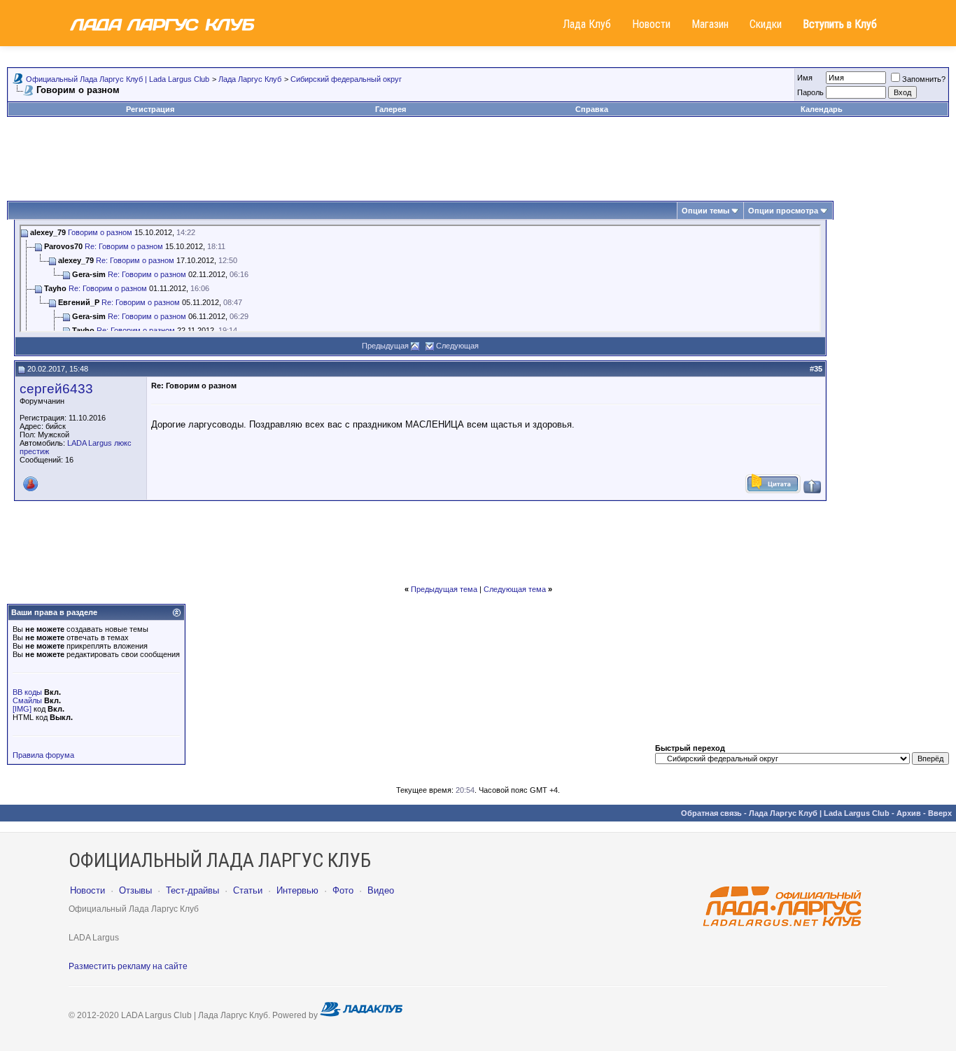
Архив (909, 813)
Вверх (940, 813)
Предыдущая (385, 345)
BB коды (27, 692)
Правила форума (43, 755)
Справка (591, 109)
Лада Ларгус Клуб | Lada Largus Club (819, 813)
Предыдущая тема (444, 589)
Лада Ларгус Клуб (249, 79)
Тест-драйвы (192, 890)
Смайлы (27, 700)
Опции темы (705, 210)
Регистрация (150, 109)
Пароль (810, 92)
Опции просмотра (783, 210)
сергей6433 (56, 388)
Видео (380, 890)
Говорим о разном (100, 232)
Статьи (247, 890)
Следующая (457, 345)
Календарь (822, 109)
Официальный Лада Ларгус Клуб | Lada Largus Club (117, 79)
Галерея (390, 109)
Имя (805, 77)
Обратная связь (711, 813)
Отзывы (135, 890)
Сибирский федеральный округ (346, 79)
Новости (651, 24)
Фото (342, 890)
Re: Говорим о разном (124, 246)
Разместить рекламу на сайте (128, 966)
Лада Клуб (587, 24)
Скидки (766, 24)
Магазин (710, 24)
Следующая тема (515, 589)
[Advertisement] (478, 158)
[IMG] (22, 709)
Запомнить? (924, 79)
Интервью (297, 890)
